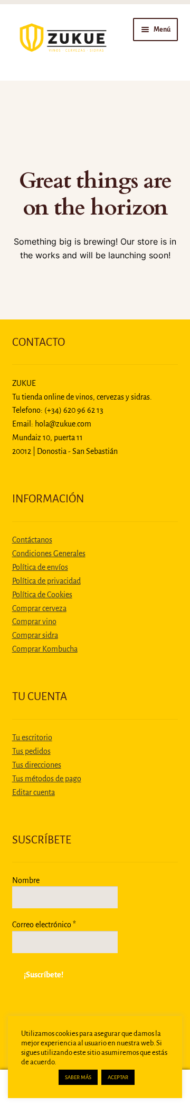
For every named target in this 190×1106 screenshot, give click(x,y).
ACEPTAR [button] (118, 1077)
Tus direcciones (36, 765)
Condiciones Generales (49, 553)
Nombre (26, 880)
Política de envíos (40, 567)
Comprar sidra (35, 635)
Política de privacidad (46, 581)
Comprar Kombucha (45, 649)
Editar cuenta (33, 792)
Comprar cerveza (39, 608)
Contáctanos (32, 540)
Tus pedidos (31, 751)
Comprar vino (34, 621)
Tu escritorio (32, 737)
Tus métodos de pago (46, 778)
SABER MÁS (78, 1077)
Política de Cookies (42, 594)
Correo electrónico (44, 924)
